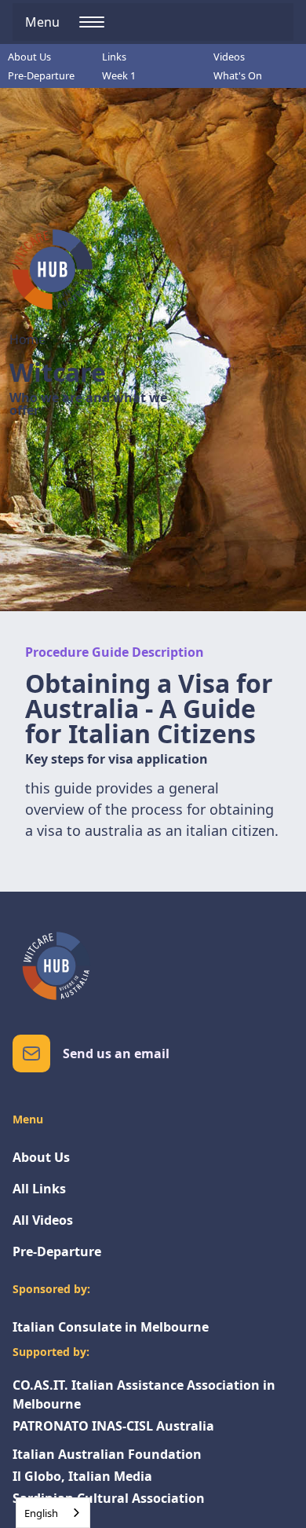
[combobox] (53, 1512)
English (41, 1513)
